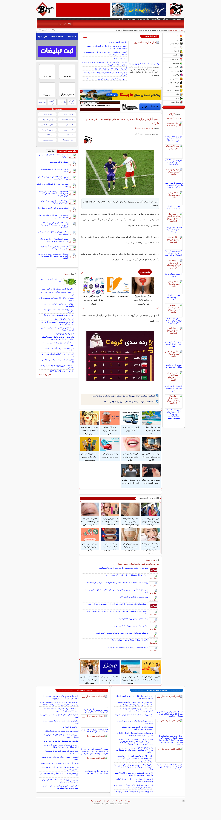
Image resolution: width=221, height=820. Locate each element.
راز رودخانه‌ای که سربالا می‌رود (173, 275)
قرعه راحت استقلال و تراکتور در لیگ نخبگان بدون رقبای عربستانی (54, 240)
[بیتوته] (45, 15)
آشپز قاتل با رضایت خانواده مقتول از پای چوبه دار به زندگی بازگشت (123, 568)
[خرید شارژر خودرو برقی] (141, 106)
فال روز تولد (52, 102)
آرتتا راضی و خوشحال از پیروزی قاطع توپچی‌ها (109, 68)
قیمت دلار (69, 124)
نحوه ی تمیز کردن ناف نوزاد (64, 319)
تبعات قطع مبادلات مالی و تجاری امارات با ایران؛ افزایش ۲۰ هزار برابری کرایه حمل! (135, 734)
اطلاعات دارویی (47, 114)
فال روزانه (47, 94)
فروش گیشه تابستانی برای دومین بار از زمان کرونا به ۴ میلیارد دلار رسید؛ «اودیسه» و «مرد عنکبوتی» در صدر (94, 751)
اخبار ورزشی (173, 30)
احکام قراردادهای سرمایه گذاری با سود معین (57, 289)
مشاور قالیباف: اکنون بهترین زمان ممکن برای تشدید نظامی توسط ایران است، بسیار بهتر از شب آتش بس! (133, 767)
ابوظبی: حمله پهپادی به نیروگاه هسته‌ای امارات (131, 626)
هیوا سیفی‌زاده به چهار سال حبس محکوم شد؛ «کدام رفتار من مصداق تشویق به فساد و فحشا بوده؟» (59, 703)
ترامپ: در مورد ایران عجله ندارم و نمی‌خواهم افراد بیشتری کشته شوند (122, 633)
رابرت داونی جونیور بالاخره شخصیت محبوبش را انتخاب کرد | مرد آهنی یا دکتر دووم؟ (60, 697)
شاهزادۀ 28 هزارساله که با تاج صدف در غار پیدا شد (174, 229)
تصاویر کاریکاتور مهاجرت (65, 333)
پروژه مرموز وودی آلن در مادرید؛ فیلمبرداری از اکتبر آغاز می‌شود (96, 711)
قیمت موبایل (68, 130)
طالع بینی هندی (72, 102)
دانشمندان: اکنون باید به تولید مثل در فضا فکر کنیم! (173, 388)
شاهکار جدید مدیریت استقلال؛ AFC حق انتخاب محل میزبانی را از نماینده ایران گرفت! (53, 256)
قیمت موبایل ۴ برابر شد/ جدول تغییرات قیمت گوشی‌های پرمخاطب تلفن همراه (136, 709)
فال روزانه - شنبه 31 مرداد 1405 (62, 371)
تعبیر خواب (42, 102)
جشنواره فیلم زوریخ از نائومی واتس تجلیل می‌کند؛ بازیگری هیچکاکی (94, 730)
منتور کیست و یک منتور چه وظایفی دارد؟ (59, 315)
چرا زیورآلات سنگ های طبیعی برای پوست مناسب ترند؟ (173, 162)
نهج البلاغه (49, 135)
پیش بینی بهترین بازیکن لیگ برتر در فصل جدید (61, 741)
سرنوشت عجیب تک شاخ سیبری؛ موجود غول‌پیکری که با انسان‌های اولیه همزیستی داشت (173, 413)
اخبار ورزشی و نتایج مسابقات (143, 128)
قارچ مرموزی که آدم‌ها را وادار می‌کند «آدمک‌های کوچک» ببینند (174, 253)
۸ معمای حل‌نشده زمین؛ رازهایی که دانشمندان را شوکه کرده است (174, 185)
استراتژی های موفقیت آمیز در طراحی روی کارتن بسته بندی (173, 138)
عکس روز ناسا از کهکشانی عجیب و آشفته (173, 297)
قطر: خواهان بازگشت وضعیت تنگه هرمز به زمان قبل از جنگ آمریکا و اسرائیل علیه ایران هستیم (135, 703)
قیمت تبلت (69, 135)
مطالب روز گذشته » (45, 374)
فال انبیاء (47, 76)
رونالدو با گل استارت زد (59, 162)
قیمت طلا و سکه (67, 119)
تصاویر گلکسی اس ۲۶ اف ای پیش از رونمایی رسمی (59, 763)
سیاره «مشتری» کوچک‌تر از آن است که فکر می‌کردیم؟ (173, 320)
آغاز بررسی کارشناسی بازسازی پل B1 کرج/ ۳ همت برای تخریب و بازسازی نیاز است (134, 774)
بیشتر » (84, 37)
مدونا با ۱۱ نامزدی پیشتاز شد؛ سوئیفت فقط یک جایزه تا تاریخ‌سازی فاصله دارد (61, 709)
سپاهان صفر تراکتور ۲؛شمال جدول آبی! (53, 208)
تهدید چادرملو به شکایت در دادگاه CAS (134, 597)
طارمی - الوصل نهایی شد (117, 42)
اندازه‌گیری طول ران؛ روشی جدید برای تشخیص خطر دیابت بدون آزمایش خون (60, 787)
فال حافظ (67, 76)
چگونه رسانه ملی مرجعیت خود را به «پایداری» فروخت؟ (127, 647)
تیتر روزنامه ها (68, 140)
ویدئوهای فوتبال (47, 119)
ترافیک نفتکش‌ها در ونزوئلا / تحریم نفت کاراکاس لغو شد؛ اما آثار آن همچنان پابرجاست (170, 714)
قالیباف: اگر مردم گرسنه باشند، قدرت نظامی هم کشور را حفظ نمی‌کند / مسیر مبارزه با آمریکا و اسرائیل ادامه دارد (135, 758)
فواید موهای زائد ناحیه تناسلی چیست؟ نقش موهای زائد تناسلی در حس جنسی (58, 338)
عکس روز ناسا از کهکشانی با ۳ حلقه (174, 207)
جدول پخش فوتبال (46, 130)
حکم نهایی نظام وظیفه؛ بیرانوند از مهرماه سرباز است (107, 79)
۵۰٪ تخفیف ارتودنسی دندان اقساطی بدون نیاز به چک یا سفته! (129, 401)
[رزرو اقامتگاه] (120, 95)
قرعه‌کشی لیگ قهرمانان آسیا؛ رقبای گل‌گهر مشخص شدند (126, 575)
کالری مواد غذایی (47, 124)
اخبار (181, 30)
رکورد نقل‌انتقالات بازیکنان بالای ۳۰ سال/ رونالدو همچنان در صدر (53, 178)
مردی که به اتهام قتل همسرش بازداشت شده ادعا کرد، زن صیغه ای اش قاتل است (117, 604)
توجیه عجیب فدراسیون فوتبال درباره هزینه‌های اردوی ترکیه (54, 202)
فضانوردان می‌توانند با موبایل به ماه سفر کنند (173, 366)
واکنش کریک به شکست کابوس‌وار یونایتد (144, 63)
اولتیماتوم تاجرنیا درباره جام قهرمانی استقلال (61, 731)
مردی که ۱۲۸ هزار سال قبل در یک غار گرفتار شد (173, 344)
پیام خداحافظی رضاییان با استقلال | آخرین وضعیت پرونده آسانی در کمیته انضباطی (54, 225)
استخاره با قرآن (67, 94)
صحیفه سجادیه (48, 140)
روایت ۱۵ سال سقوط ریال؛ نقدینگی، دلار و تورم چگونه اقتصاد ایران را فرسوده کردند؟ (116, 582)
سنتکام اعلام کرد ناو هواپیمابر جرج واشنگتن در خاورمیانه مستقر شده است (136, 728)
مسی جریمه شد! (120, 58)
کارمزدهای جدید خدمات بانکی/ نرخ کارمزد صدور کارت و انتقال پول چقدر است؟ (170, 766)
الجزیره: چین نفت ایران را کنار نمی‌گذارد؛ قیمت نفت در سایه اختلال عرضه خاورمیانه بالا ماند (133, 786)
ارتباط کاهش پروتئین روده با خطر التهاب (133, 618)
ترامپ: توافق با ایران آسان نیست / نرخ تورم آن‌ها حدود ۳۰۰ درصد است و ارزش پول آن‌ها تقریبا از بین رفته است (134, 750)
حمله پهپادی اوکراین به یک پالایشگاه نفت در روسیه (134, 791)
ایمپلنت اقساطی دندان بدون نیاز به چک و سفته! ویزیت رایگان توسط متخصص (123, 396)
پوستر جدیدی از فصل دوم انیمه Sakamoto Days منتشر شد (96, 772)
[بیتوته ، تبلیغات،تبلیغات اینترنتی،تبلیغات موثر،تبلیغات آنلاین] (83, 10)
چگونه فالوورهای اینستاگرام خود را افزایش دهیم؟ (130, 640)
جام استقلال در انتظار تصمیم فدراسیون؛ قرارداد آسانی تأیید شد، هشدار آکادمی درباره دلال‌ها (53, 193)
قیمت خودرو (68, 114)
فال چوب (62, 102)
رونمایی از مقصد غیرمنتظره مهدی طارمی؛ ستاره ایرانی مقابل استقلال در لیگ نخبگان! (60, 746)
